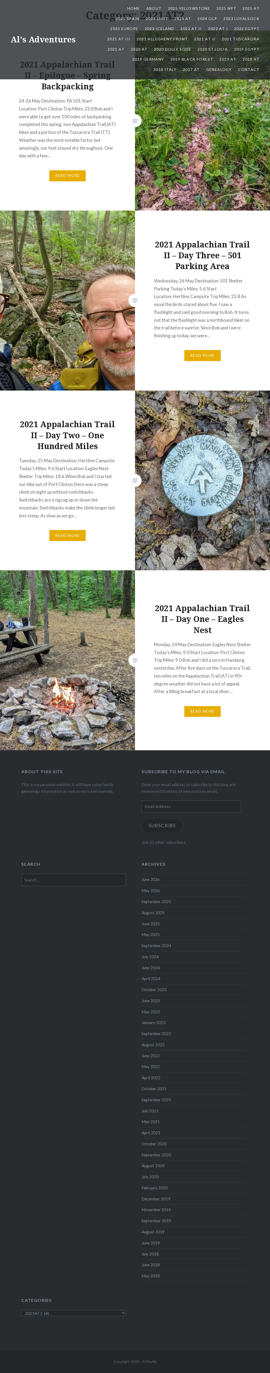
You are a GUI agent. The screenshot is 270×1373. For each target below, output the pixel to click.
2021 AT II (204, 39)
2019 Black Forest (192, 59)
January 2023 (154, 1022)
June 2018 (151, 1264)
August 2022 (153, 1044)
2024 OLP (207, 18)
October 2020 (154, 1143)
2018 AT (251, 59)
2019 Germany (148, 59)
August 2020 (153, 1165)
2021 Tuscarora (240, 39)
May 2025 (151, 934)
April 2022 (151, 1077)
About (154, 8)
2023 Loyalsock (241, 18)
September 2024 (156, 945)
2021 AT (116, 49)
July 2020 (150, 1176)
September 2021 (156, 1099)
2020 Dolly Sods (172, 49)
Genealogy (219, 69)
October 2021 (154, 1088)
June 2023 (151, 1000)
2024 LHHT (157, 18)
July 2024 (150, 956)
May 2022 (151, 1066)
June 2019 (151, 1242)
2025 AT (251, 8)
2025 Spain (127, 18)
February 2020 (155, 1187)
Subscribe (162, 825)
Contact (248, 69)
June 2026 (151, 879)
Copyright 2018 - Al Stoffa (135, 1361)
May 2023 (151, 1011)
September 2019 (156, 1220)
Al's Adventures (43, 39)
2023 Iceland (159, 28)
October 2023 (154, 989)
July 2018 (150, 1254)
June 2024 (151, 967)
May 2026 (151, 890)
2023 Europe (124, 28)
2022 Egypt (246, 28)
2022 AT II (191, 28)
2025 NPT (226, 8)
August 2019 (153, 1231)
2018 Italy (165, 69)
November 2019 (156, 1209)
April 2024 (151, 978)
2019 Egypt (246, 49)
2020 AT (139, 49)
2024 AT (182, 18)
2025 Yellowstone (189, 8)
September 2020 (156, 1154)
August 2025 (153, 912)
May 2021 (151, 1121)
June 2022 (151, 1055)
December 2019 (156, 1198)
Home (133, 8)
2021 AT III (118, 39)
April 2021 (151, 1132)
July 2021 (150, 1110)
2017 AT (191, 69)
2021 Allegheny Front (162, 39)
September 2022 (156, 1033)
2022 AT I (218, 28)
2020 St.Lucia (212, 49)
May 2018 (151, 1275)
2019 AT (227, 59)
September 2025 (156, 901)
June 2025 (151, 923)
